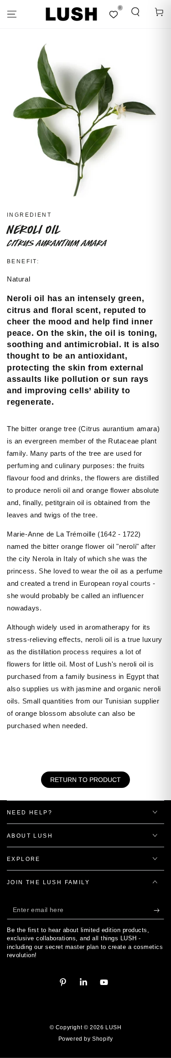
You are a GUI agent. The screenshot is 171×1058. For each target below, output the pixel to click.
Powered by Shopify (85, 1039)
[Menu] (12, 14)
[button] (135, 12)
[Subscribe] (159, 910)
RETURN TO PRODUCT (85, 779)
